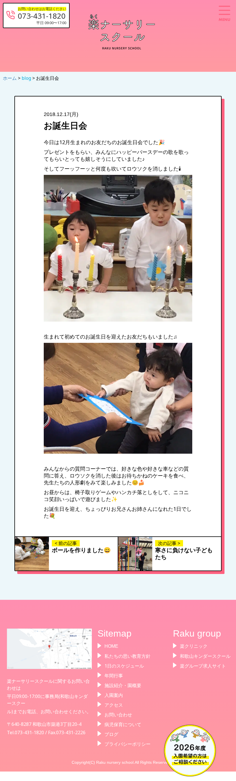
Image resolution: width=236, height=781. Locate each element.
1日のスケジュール (124, 666)
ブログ (111, 734)
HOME (111, 646)
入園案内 (113, 695)
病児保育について (122, 724)
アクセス (113, 705)
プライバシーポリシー (127, 744)
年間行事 (113, 675)
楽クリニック (194, 646)
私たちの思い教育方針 (127, 656)
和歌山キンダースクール (205, 656)
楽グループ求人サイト (203, 666)
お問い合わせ (118, 715)
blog (27, 78)
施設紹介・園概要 (122, 685)
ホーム (10, 78)
